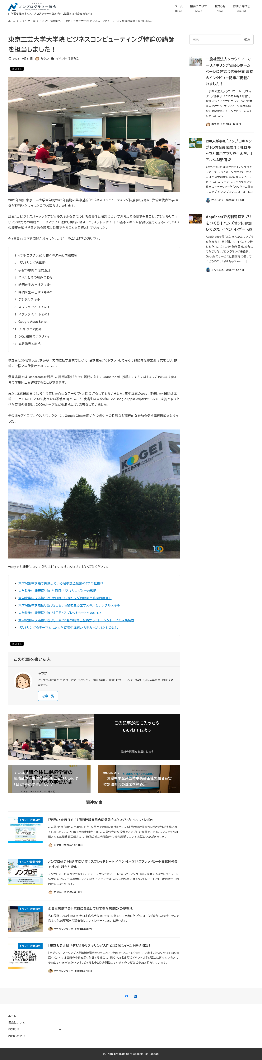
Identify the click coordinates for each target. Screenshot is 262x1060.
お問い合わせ (16, 1036)
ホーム (12, 1016)
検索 (247, 39)
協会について (16, 1022)
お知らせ (13, 1029)
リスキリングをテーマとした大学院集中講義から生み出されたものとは (68, 627)
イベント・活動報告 (67, 58)
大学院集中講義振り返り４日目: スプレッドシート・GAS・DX (60, 613)
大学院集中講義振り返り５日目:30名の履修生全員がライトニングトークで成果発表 (76, 620)
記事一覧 (48, 696)
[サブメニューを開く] (60, 1029)
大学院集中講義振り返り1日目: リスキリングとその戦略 (57, 590)
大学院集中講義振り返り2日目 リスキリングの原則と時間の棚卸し (65, 598)
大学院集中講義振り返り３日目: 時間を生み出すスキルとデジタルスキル (69, 605)
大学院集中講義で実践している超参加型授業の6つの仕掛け (60, 583)
